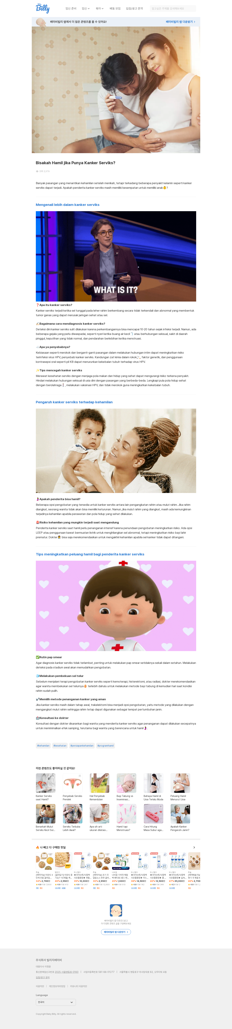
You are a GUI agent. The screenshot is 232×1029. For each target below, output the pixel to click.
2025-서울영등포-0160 (66, 972)
